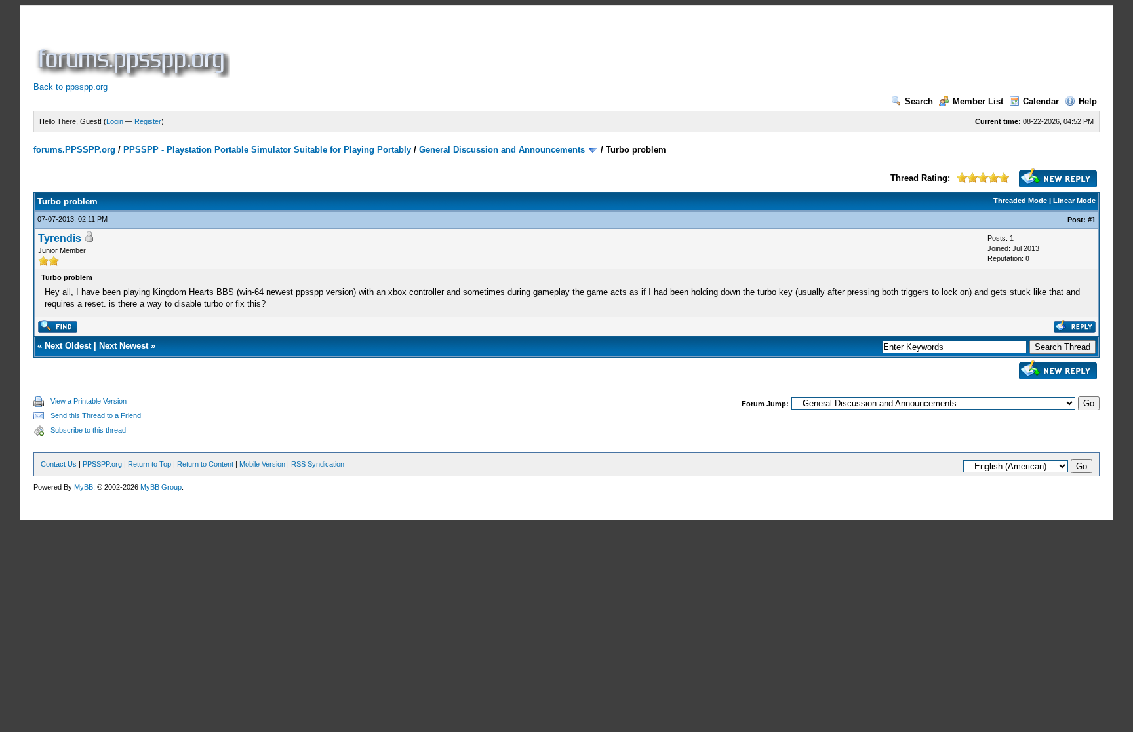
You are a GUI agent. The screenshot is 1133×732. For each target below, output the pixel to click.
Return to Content (205, 464)
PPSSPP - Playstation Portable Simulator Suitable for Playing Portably (267, 150)
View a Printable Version (88, 401)
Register (147, 121)
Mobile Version (262, 464)
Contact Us (59, 464)
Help (1088, 101)
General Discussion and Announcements (502, 150)
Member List (978, 101)
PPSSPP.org (102, 464)
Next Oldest (68, 346)
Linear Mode (1074, 200)
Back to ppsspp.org (70, 87)
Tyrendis (59, 238)
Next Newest (123, 346)
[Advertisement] (471, 48)
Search (919, 101)
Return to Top (149, 464)
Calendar (1041, 101)
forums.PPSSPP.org (74, 150)
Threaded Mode (1020, 200)
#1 (1092, 219)
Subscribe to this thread (88, 430)
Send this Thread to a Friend (95, 415)
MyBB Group (161, 487)
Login (114, 121)
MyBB (83, 487)
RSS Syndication (317, 464)
